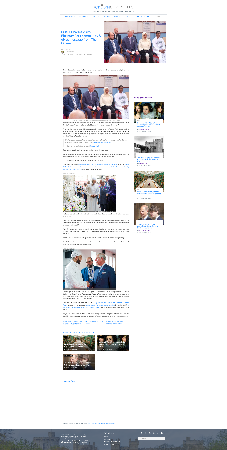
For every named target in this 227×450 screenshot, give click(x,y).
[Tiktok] (144, 16)
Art (65, 337)
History (82, 17)
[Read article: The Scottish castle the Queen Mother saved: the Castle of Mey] (149, 147)
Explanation (140, 155)
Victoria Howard (144, 196)
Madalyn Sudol (144, 163)
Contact (118, 17)
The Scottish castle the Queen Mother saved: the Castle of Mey (148, 159)
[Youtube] (147, 16)
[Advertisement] (147, 81)
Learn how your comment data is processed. (101, 423)
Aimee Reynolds (144, 129)
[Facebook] (138, 16)
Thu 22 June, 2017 (66, 49)
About (106, 437)
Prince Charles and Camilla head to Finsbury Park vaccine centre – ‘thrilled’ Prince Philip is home (72, 323)
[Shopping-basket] (153, 433)
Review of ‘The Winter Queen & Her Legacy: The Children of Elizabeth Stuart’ (112, 344)
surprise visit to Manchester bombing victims (100, 305)
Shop (128, 17)
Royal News (68, 17)
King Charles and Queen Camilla (73, 54)
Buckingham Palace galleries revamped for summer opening (75, 345)
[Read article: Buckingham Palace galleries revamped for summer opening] (149, 181)
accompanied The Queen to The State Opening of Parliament (97, 164)
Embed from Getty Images (69, 173)
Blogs (94, 17)
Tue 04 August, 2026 (144, 165)
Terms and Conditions (112, 442)
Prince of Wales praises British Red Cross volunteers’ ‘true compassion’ (114, 323)
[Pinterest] (149, 433)
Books (101, 337)
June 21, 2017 (94, 146)
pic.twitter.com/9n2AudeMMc (102, 142)
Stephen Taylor (71, 52)
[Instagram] (141, 16)
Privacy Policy (109, 444)
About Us (106, 17)
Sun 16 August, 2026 (71, 349)
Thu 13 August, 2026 (106, 349)
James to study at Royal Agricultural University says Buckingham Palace (77, 364)
